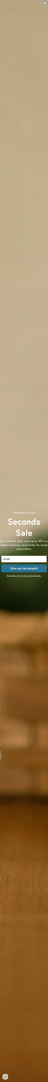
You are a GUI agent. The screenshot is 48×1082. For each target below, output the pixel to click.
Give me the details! (24, 568)
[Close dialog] (45, 3)
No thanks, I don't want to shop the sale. (24, 575)
